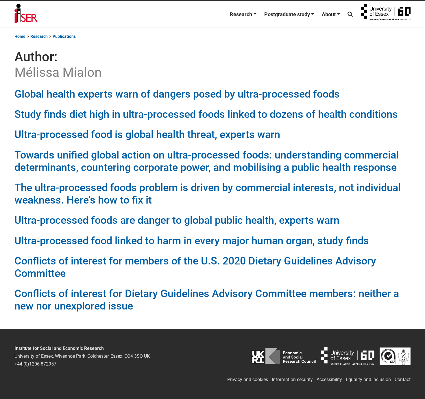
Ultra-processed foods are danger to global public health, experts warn (176, 220)
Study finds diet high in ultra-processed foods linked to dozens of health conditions (206, 114)
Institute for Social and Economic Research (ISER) (26, 14)
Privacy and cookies (247, 379)
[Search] (350, 14)
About (329, 14)
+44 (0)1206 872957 (35, 364)
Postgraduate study (287, 14)
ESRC (283, 356)
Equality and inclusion (368, 379)
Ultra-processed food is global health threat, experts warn (147, 134)
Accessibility (329, 379)
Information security (292, 379)
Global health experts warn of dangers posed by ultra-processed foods (177, 94)
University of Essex (386, 14)
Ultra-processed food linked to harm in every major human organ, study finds (191, 241)
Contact (403, 379)
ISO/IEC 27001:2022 (395, 356)
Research (241, 14)
